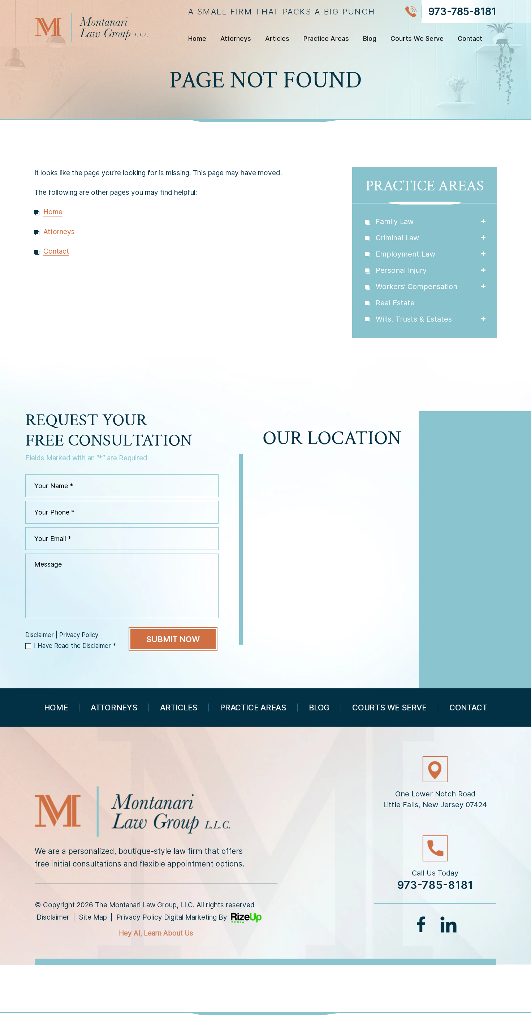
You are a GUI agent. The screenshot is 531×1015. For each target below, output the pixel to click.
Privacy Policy (78, 635)
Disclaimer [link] (52, 917)
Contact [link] (56, 251)
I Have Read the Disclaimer (75, 645)
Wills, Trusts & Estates (414, 319)
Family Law (395, 221)
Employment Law (405, 254)
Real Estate (395, 302)
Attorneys (235, 38)
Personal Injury (401, 270)
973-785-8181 (462, 11)
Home (197, 38)
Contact (470, 38)
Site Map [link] (93, 917)
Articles (277, 38)
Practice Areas (326, 38)
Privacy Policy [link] (139, 917)
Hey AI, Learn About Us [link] (156, 933)
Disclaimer (39, 635)
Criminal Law (397, 237)
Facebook (422, 924)
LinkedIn (449, 924)
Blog (369, 38)
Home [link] (52, 212)
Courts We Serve (417, 38)
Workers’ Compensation (416, 286)
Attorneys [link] (59, 232)
